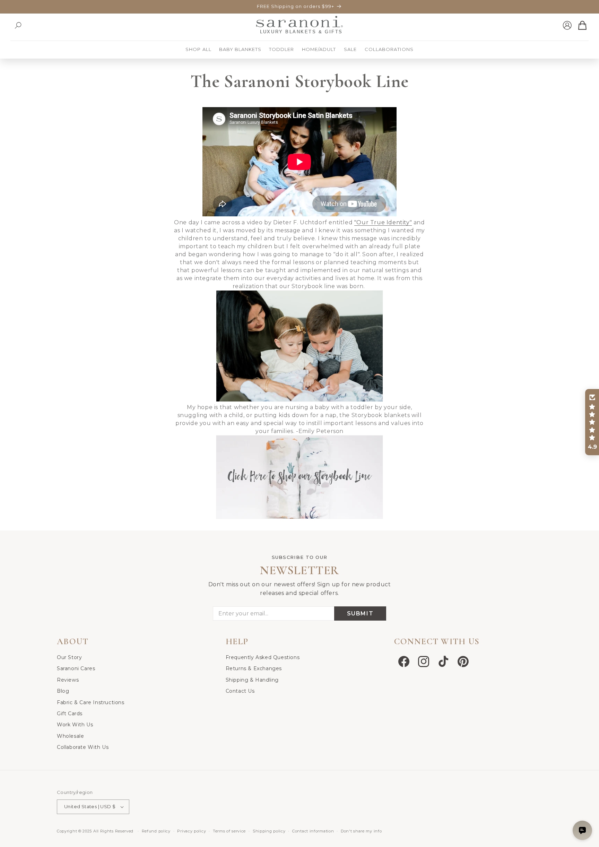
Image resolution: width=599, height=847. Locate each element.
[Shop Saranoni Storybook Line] (299, 518)
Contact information (313, 831)
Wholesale (70, 736)
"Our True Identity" (383, 222)
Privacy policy (191, 831)
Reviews (68, 680)
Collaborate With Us (82, 747)
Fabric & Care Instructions (90, 702)
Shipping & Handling (252, 680)
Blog (63, 691)
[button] (18, 25)
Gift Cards (70, 713)
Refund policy (156, 831)
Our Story (69, 657)
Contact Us (240, 691)
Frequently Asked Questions (263, 657)
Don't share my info (361, 831)
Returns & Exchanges (254, 668)
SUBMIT (360, 613)
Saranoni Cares (76, 668)
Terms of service (229, 831)
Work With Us (75, 724)
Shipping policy (269, 831)
